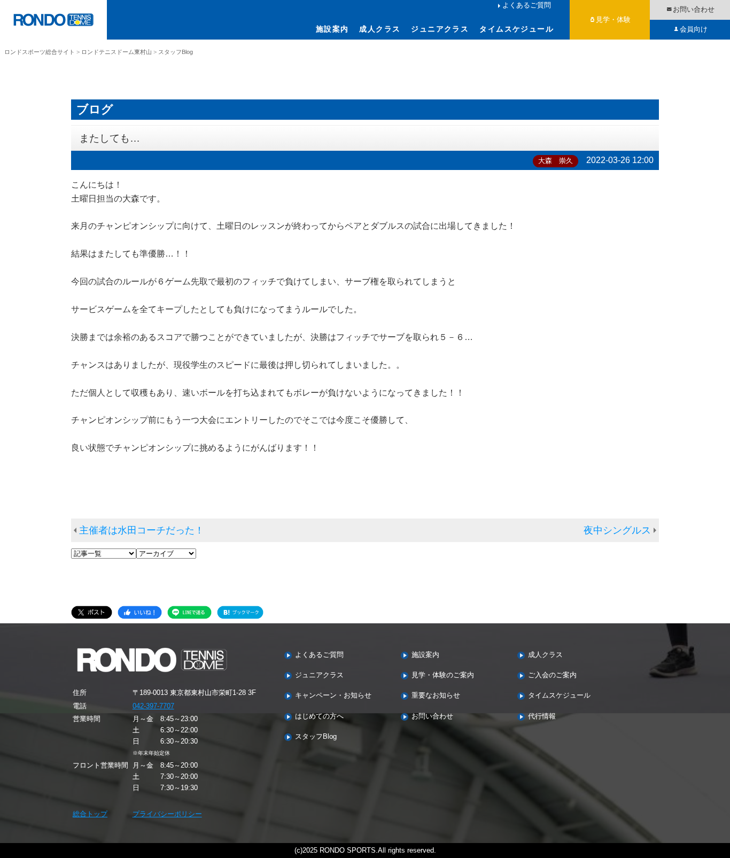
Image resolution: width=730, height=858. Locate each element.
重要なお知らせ (435, 695)
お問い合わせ (694, 9)
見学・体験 (613, 20)
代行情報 (542, 716)
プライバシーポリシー (167, 814)
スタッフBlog (316, 736)
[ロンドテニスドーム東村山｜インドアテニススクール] (53, 19)
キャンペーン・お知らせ (333, 695)
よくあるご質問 (526, 5)
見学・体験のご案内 (442, 675)
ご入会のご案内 (552, 675)
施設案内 (332, 29)
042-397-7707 (153, 706)
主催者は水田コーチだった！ (141, 530)
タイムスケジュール (516, 29)
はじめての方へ (319, 716)
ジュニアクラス (440, 29)
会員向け (694, 29)
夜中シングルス (617, 530)
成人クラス (379, 29)
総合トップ (90, 814)
